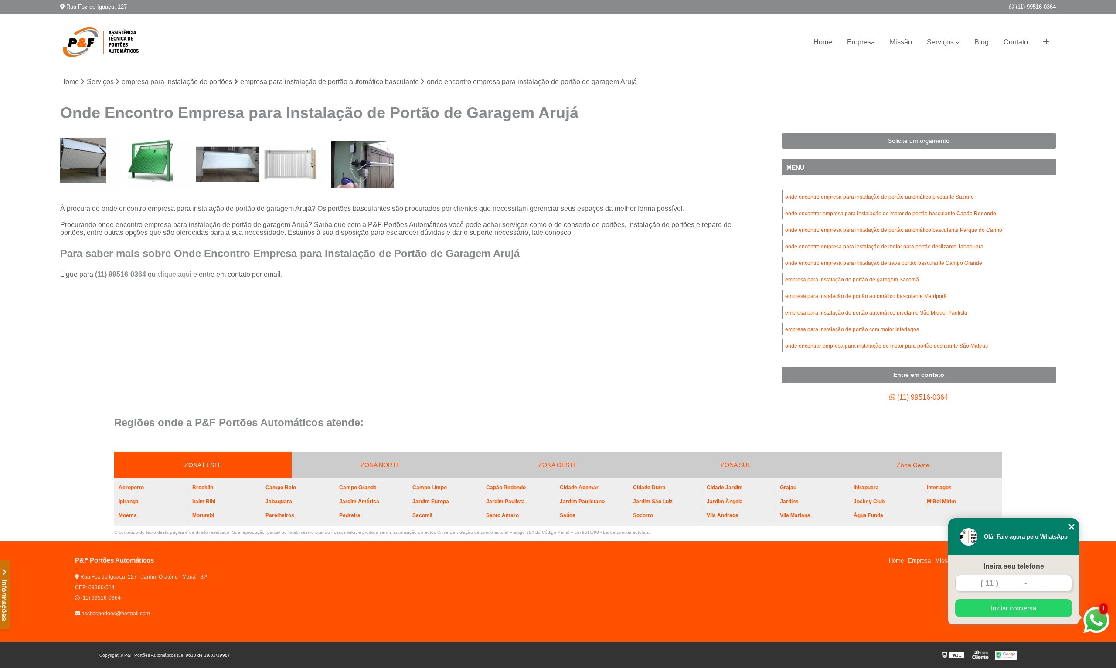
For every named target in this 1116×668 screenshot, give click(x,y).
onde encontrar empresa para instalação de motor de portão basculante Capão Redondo (890, 213)
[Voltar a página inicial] (103, 42)
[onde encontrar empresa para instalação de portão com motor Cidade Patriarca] (362, 164)
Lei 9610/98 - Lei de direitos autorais (612, 532)
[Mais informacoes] (1046, 42)
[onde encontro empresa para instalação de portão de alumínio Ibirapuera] (227, 164)
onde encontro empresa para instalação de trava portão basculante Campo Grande (883, 263)
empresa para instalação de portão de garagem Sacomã (852, 280)
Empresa (861, 42)
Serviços (940, 42)
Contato (1016, 42)
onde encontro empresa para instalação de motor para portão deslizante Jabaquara (884, 247)
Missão (901, 42)
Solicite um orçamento (918, 140)
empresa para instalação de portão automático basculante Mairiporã (866, 296)
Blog (981, 42)
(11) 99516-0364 (1035, 6)
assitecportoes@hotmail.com (115, 613)
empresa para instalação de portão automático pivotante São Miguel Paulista (876, 313)
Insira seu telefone (1013, 566)
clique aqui (174, 274)
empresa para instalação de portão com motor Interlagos (852, 329)
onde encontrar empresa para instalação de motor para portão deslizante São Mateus (886, 346)
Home (822, 42)
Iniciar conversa (1013, 608)
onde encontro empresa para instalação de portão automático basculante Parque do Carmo (893, 230)
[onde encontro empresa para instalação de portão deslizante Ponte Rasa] (91, 164)
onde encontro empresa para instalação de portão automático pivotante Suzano (879, 197)
